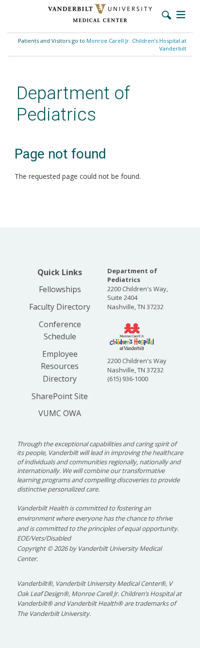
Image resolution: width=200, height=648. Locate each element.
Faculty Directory (59, 306)
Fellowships (60, 289)
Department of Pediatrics (73, 104)
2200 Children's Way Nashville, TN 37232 (137, 365)
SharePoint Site (60, 396)
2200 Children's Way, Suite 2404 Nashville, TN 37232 (137, 288)
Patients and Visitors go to (102, 44)
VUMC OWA (59, 413)
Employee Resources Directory (60, 366)
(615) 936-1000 (127, 378)
